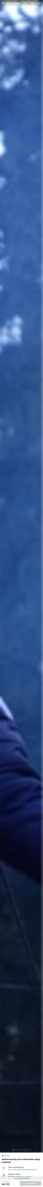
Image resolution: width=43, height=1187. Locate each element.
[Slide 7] (27, 1150)
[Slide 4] (20, 1150)
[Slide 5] (23, 1150)
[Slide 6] (25, 1150)
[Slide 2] (15, 1150)
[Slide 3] (18, 1150)
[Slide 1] (13, 1150)
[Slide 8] (30, 1150)
